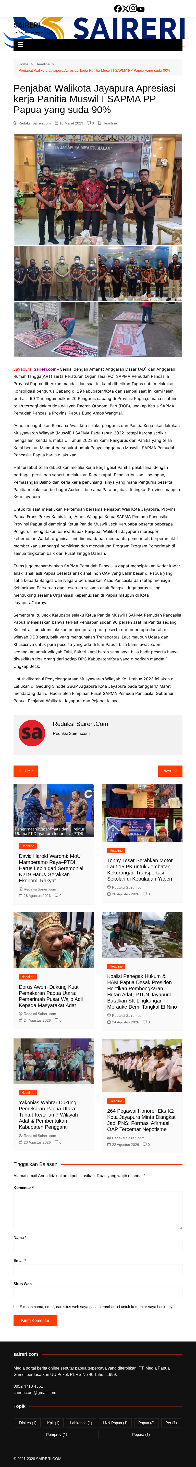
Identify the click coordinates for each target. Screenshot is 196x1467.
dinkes (27, 1423)
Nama (20, 1237)
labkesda (81, 1423)
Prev (29, 771)
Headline (110, 123)
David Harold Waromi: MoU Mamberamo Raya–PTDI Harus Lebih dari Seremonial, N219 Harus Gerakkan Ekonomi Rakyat (52, 868)
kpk (53, 1423)
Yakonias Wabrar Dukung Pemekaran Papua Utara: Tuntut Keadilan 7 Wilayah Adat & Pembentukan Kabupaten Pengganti (48, 1115)
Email (20, 1260)
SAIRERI (27, 25)
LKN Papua (115, 1423)
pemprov (56, 1434)
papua (146, 1423)
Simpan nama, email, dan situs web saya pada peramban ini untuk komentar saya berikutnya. (98, 1307)
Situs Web (23, 1284)
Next (167, 771)
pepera (141, 1434)
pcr (171, 1423)
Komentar (24, 1187)
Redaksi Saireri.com (34, 123)
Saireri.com (45, 369)
